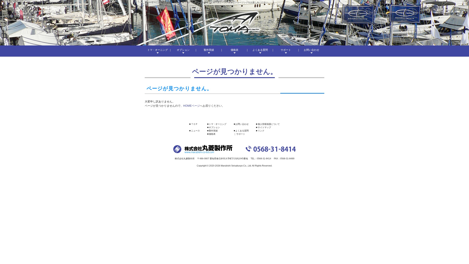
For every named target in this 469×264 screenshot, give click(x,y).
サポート (286, 50)
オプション (183, 50)
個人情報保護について (269, 124)
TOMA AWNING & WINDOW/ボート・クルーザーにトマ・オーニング (234, 22)
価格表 (234, 50)
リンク (261, 130)
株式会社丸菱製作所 (202, 149)
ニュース (195, 130)
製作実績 (209, 50)
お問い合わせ (311, 50)
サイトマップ (264, 127)
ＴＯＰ (194, 124)
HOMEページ (191, 105)
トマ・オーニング (157, 50)
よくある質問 (260, 50)
